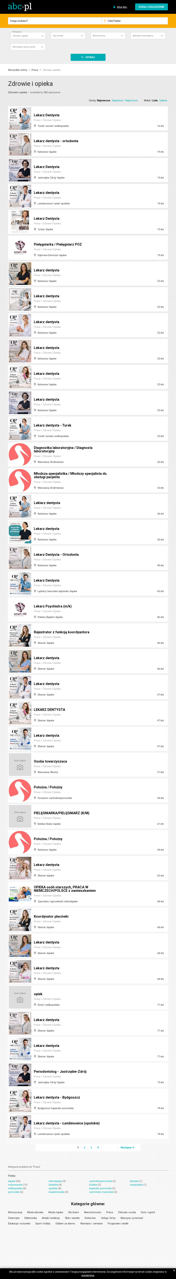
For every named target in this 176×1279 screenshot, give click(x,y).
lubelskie (53, 1184)
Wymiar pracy (98, 35)
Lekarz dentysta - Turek (52, 425)
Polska (11, 1175)
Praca (35, 70)
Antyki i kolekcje (51, 1218)
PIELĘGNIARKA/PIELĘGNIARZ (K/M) (61, 813)
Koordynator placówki (51, 916)
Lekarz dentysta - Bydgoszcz (57, 1097)
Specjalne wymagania (143, 35)
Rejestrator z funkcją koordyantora (61, 632)
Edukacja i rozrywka (19, 1223)
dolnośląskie (55, 1181)
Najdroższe (131, 100)
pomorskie (14, 1192)
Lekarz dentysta (46, 193)
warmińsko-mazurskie (101, 1192)
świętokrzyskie (57, 1192)
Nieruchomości (92, 1212)
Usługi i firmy (108, 1218)
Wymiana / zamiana (91, 1223)
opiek (38, 994)
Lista (155, 100)
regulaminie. (88, 1275)
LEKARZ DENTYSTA (49, 710)
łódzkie (93, 1184)
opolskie (53, 1188)
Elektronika (31, 1218)
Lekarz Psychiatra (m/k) (53, 606)
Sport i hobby (42, 1223)
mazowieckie (15, 1184)
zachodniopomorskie (100, 1181)
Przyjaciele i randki (118, 1223)
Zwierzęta (13, 1218)
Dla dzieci (73, 1212)
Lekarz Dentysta (46, 115)
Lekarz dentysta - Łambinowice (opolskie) (67, 1123)
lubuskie (134, 1181)
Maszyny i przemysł (132, 1218)
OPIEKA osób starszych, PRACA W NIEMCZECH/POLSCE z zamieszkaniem (65, 889)
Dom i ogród (148, 1212)
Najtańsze (117, 100)
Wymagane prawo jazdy (24, 47)
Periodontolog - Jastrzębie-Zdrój (60, 1071)
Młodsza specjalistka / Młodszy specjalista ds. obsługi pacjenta (70, 475)
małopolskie (136, 1184)
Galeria (163, 100)
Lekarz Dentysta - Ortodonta (56, 554)
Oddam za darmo (65, 1223)
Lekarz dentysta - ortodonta (56, 141)
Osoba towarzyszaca (50, 761)
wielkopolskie (15, 1188)
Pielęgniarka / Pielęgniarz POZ (58, 244)
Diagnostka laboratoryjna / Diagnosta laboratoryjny (63, 449)
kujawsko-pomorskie (100, 1188)
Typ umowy (58, 35)
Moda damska (35, 1212)
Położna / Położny (48, 787)
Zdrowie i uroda (127, 1212)
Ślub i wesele (72, 1218)
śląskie (11, 1181)
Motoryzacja (15, 1212)
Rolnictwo (90, 1218)
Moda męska (55, 1212)
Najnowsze (103, 100)
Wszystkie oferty (17, 70)
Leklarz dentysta (47, 503)
